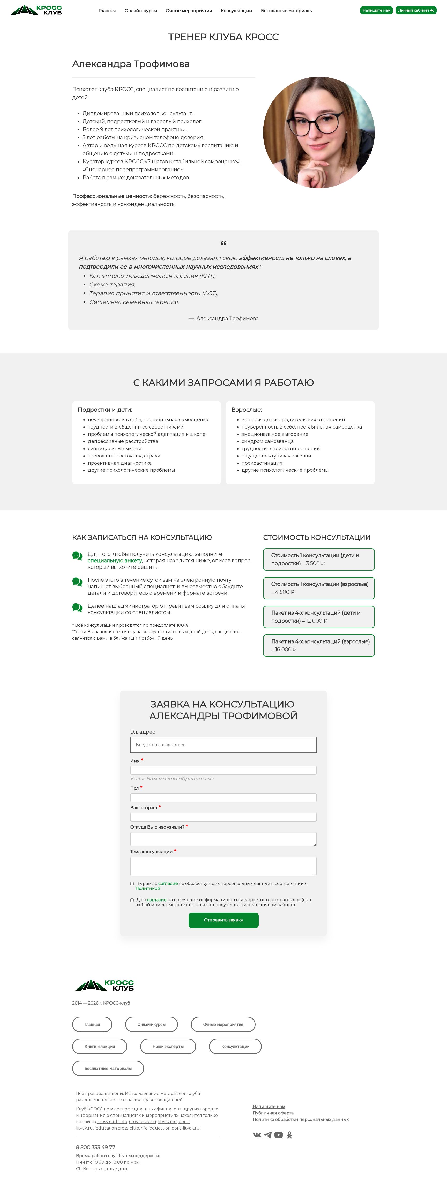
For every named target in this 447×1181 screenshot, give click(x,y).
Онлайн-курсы (141, 10)
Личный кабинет (414, 10)
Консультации (237, 10)
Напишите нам (376, 10)
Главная (108, 10)
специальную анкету (115, 560)
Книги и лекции (100, 1046)
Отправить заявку (223, 920)
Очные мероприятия (189, 10)
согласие (168, 883)
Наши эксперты (168, 1046)
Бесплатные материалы (287, 10)
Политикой (148, 888)
